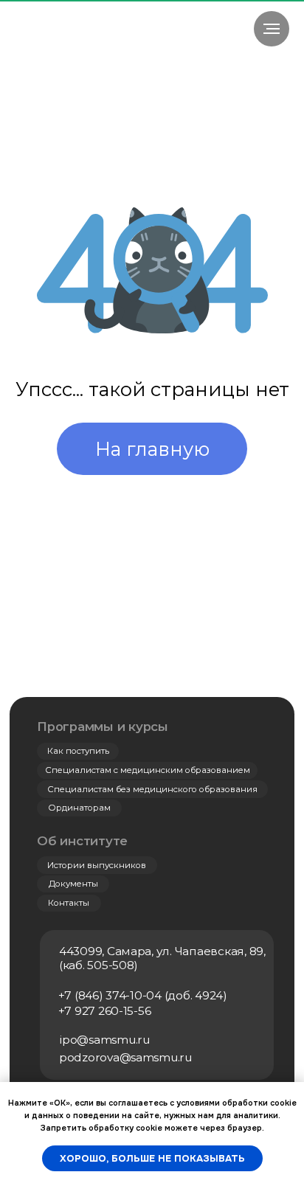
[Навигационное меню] (271, 29)
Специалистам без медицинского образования (152, 789)
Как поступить (78, 751)
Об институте (82, 840)
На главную (152, 448)
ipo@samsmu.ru (105, 1040)
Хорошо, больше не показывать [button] (152, 1158)
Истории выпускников (96, 865)
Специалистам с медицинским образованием (147, 770)
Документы (73, 883)
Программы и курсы (102, 726)
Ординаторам (79, 807)
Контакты (68, 903)
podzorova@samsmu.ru (125, 1057)
